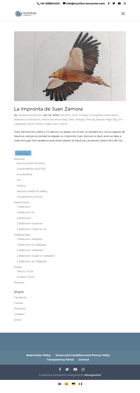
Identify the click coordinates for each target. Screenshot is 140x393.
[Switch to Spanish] (66, 383)
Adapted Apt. (22, 234)
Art (19, 180)
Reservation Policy (38, 355)
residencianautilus (29, 115)
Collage (83, 115)
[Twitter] (113, 3)
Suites (18, 267)
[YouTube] (119, 3)
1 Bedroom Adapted (29, 239)
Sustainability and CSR (31, 168)
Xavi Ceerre (60, 123)
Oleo (71, 119)
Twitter (18, 303)
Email (17, 319)
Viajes (48, 123)
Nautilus (19, 159)
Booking (22, 153)
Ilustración (33, 119)
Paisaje (79, 119)
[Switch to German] (73, 383)
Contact (84, 359)
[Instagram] (125, 3)
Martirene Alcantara (54, 119)
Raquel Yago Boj (106, 119)
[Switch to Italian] (80, 383)
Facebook (20, 297)
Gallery (21, 185)
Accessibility (24, 174)
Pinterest (20, 308)
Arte (74, 115)
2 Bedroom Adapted (30, 250)
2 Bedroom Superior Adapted (35, 255)
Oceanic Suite (25, 276)
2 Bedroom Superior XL (32, 229)
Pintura (90, 119)
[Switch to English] (59, 383)
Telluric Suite (25, 271)
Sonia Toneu (35, 123)
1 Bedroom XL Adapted (31, 244)
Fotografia (96, 115)
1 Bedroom (24, 206)
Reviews (19, 282)
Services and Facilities (31, 163)
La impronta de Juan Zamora (48, 109)
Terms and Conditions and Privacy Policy (82, 355)
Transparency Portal (29, 196)
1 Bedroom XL (25, 212)
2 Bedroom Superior (30, 223)
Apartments (21, 202)
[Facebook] (109, 3)
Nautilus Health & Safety (32, 191)
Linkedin (19, 314)
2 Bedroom (24, 218)
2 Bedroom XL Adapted (31, 261)
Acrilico (66, 115)
